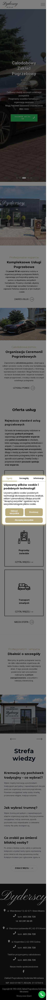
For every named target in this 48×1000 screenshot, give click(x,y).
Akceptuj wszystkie (24, 520)
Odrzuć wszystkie (14, 512)
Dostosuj (33, 512)
